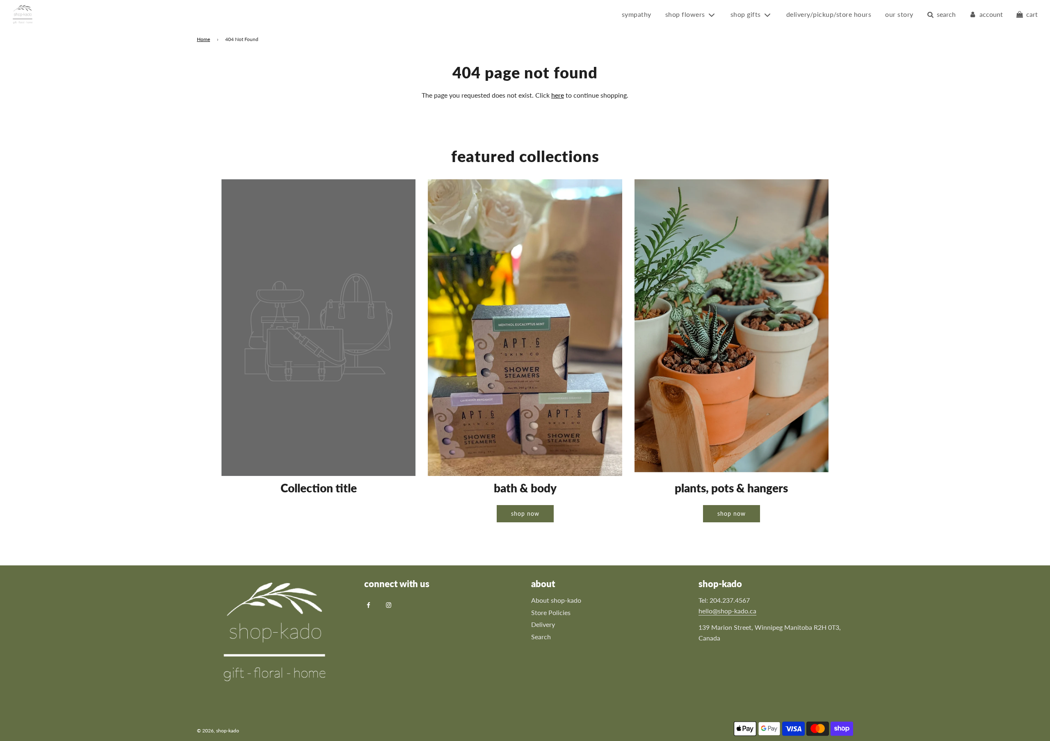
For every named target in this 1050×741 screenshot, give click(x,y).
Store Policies (551, 612)
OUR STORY (899, 14)
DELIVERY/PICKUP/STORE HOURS (829, 14)
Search (541, 636)
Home (203, 39)
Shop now (525, 513)
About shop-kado (556, 600)
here (557, 95)
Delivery (543, 624)
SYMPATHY (636, 14)
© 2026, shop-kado (218, 730)
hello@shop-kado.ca (727, 611)
